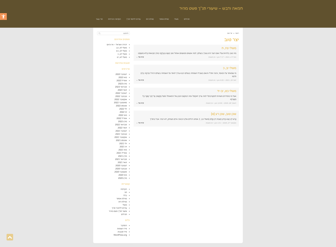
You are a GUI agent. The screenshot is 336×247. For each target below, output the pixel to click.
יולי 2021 (123, 143)
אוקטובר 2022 (120, 99)
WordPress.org (120, 235)
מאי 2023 (123, 77)
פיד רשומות (122, 228)
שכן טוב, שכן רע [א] (223, 114)
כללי (125, 195)
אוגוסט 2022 (121, 106)
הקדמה (123, 189)
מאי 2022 (123, 115)
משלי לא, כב (121, 48)
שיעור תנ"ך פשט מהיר (118, 211)
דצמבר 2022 (121, 93)
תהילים (124, 214)
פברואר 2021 (121, 159)
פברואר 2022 (121, 124)
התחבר (124, 225)
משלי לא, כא (121, 51)
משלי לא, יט (122, 57)
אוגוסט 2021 (121, 140)
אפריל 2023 (122, 80)
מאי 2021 (123, 150)
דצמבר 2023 (121, 74)
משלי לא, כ (122, 54)
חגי (125, 192)
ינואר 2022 (122, 128)
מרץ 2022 (122, 121)
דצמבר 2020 (121, 165)
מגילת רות (123, 202)
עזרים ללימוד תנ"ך (119, 208)
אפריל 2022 (122, 118)
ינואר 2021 (122, 162)
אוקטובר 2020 (120, 172)
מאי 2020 (123, 175)
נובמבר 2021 (121, 134)
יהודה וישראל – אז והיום (117, 44)
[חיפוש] (99, 33)
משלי (125, 205)
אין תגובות (211, 57)
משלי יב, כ (229, 68)
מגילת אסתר (121, 198)
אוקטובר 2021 (120, 137)
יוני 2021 (123, 146)
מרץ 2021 (122, 156)
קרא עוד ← (140, 57)
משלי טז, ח (229, 48)
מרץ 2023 (122, 84)
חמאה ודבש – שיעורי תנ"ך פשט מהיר (211, 8)
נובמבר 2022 (121, 96)
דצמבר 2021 (121, 131)
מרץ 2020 (122, 178)
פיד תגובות (122, 232)
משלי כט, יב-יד (226, 91)
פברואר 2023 (121, 87)
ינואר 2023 (122, 90)
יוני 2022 (123, 112)
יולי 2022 (123, 109)
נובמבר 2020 (121, 169)
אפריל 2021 (122, 153)
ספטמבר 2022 (120, 102)
